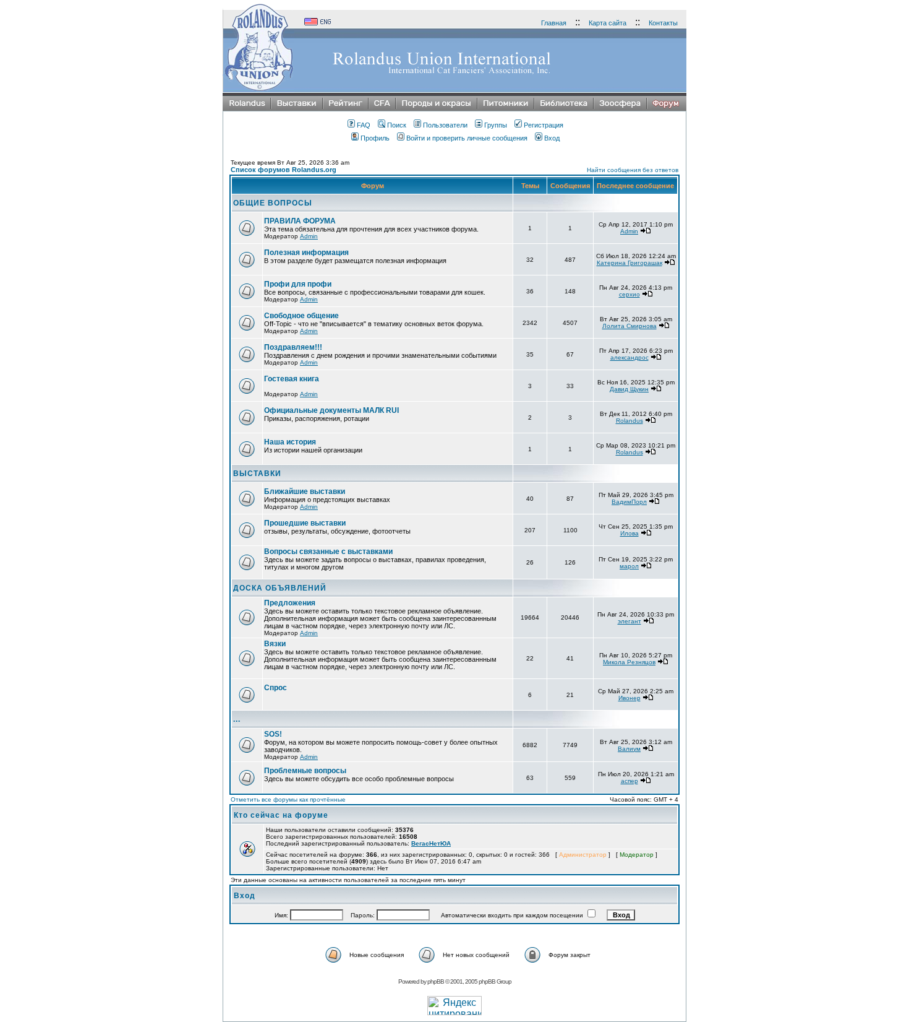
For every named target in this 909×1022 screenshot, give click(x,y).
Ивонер (629, 698)
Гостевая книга (291, 379)
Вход (552, 138)
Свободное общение (301, 315)
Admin (309, 236)
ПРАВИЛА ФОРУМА (300, 221)
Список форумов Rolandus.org (283, 169)
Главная (553, 23)
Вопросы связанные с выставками (328, 551)
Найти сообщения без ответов (632, 170)
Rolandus (629, 420)
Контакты (663, 23)
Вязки (275, 643)
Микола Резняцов (629, 662)
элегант (629, 621)
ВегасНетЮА (431, 843)
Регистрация (543, 125)
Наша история (290, 442)
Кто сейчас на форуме (281, 815)
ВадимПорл (629, 501)
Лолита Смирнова (629, 326)
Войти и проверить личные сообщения (466, 138)
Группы (495, 125)
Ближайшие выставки (304, 491)
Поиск (396, 125)
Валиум (629, 748)
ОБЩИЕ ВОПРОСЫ (272, 203)
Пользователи (445, 125)
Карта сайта (607, 23)
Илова (629, 533)
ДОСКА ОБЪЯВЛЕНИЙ (279, 588)
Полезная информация (306, 252)
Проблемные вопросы (305, 770)
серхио (629, 294)
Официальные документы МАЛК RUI (331, 410)
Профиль (375, 138)
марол (629, 566)
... (237, 719)
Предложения (289, 603)
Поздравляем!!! (293, 347)
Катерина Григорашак (629, 262)
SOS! (273, 734)
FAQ (363, 125)
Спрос (275, 687)
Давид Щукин (629, 389)
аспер (629, 780)
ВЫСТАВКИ (257, 473)
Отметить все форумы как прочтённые (288, 799)
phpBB (435, 981)
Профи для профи (297, 284)
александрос (629, 357)
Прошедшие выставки (305, 523)
